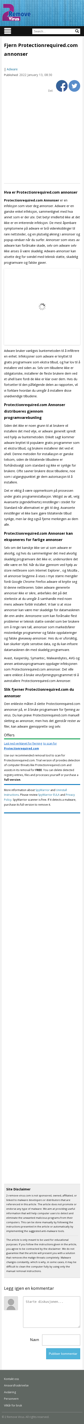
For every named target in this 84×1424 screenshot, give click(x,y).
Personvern (11, 1399)
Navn (34, 1339)
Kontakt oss (11, 1379)
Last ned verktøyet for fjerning (30, 746)
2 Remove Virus (16, 12)
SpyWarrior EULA (49, 795)
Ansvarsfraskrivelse (16, 1385)
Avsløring (10, 1392)
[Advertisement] (42, 138)
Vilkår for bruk (13, 1405)
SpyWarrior (42, 790)
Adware (12, 69)
